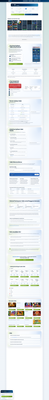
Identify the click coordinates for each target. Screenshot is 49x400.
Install (31, 14)
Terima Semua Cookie (7, 396)
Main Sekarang (12, 309)
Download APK (17, 14)
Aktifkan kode (36, 174)
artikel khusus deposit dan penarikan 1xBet (14, 225)
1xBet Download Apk (12, 155)
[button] (7, 25)
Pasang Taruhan (14, 276)
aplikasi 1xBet (12, 48)
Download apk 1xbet (14, 337)
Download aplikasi (16, 256)
